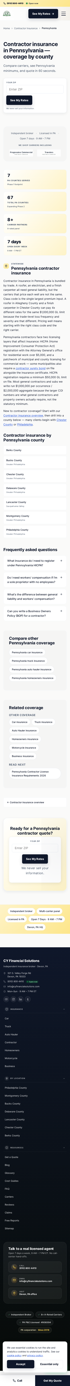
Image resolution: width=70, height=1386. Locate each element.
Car (7, 1018)
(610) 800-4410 (15, 981)
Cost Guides (12, 1180)
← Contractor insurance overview (25, 802)
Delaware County (15, 490)
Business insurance (23, 756)
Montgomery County (17, 517)
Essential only (49, 1364)
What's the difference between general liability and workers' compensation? (32, 596)
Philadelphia (25, 424)
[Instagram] (13, 999)
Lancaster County (16, 504)
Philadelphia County (17, 531)
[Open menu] (63, 13)
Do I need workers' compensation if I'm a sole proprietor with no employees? (32, 580)
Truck (8, 1026)
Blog (7, 1165)
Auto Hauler (11, 1034)
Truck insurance (43, 722)
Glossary (10, 1172)
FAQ (7, 1188)
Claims (8, 1212)
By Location (17, 1078)
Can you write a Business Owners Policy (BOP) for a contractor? (29, 613)
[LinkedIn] (20, 999)
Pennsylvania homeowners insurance (32, 678)
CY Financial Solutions (21, 961)
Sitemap (9, 1228)
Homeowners (12, 1050)
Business (10, 1066)
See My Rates (19, 100)
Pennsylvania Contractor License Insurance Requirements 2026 (30, 773)
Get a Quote (11, 1157)
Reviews (9, 1204)
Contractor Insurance (26, 28)
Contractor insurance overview (23, 415)
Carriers (9, 1196)
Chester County (15, 476)
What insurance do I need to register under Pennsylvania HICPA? (31, 563)
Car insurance (19, 722)
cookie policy (14, 1355)
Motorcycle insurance (24, 747)
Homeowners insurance (25, 739)
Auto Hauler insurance (24, 730)
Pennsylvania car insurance (27, 652)
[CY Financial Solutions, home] (7, 14)
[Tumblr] (28, 999)
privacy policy (35, 1355)
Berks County (13, 450)
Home (6, 28)
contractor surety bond (31, 368)
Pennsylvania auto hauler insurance (31, 669)
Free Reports (12, 1220)
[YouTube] (6, 999)
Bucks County (15, 462)
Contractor (11, 1042)
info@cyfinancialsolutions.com (23, 986)
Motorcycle (11, 1058)
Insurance (16, 1009)
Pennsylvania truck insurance (28, 660)
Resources (16, 1147)
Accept (20, 1364)
